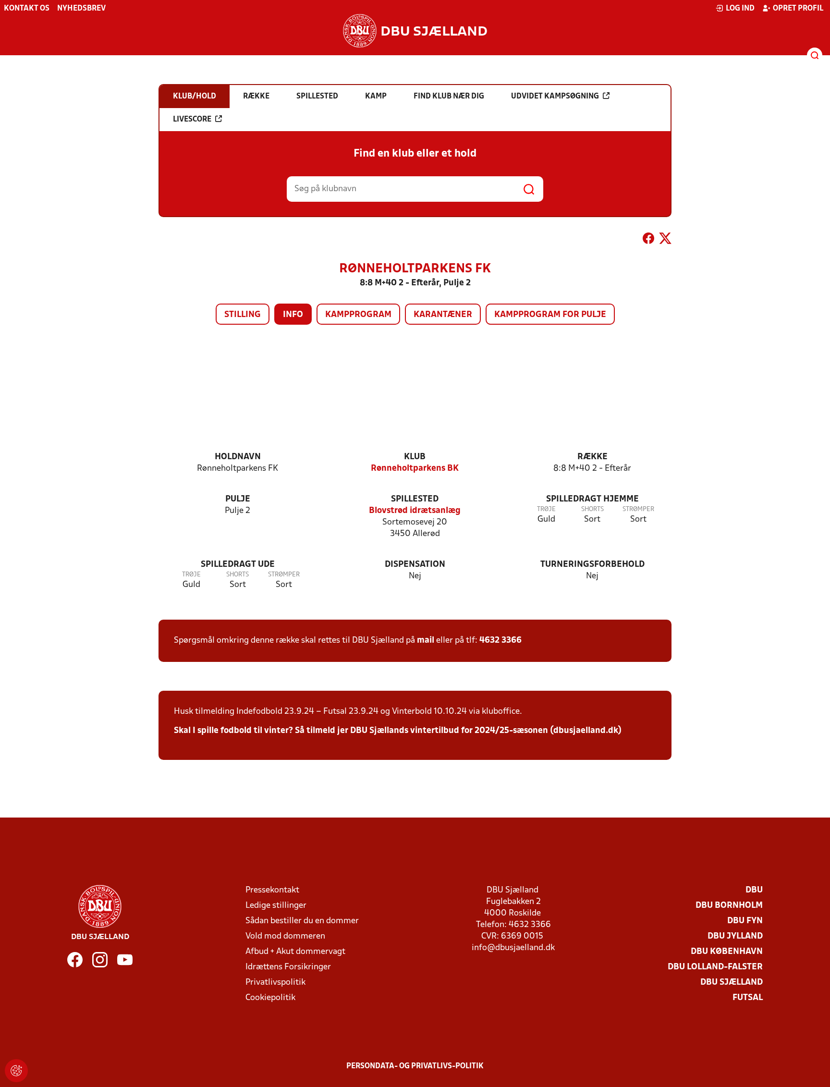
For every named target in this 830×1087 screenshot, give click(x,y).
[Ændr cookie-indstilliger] (16, 1070)
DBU (754, 890)
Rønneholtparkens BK (415, 468)
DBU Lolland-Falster (715, 967)
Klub (415, 457)
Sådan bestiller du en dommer (302, 921)
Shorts (592, 509)
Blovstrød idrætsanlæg (415, 511)
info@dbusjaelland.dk (513, 948)
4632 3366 (500, 640)
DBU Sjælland (731, 982)
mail (425, 640)
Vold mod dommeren (285, 936)
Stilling (242, 315)
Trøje (546, 509)
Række (592, 457)
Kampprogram (358, 315)
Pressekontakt (272, 890)
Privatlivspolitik (275, 982)
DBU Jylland (735, 936)
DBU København (727, 952)
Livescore (192, 119)
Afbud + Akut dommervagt (295, 952)
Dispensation (415, 565)
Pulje (237, 499)
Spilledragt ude (238, 565)
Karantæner (443, 315)
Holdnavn (238, 457)
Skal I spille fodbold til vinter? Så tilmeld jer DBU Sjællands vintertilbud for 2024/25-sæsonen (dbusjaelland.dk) (398, 731)
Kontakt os (26, 8)
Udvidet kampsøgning (555, 96)
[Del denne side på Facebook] (648, 240)
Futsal (747, 998)
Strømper (638, 509)
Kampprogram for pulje (550, 315)
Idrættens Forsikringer (288, 967)
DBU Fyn (745, 921)
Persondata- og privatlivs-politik (415, 1066)
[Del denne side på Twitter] (665, 240)
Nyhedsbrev (81, 8)
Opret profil (798, 8)
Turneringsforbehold (592, 565)
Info (293, 315)
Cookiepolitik (270, 998)
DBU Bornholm (729, 906)
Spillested (415, 499)
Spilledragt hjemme (592, 499)
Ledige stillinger (275, 906)
